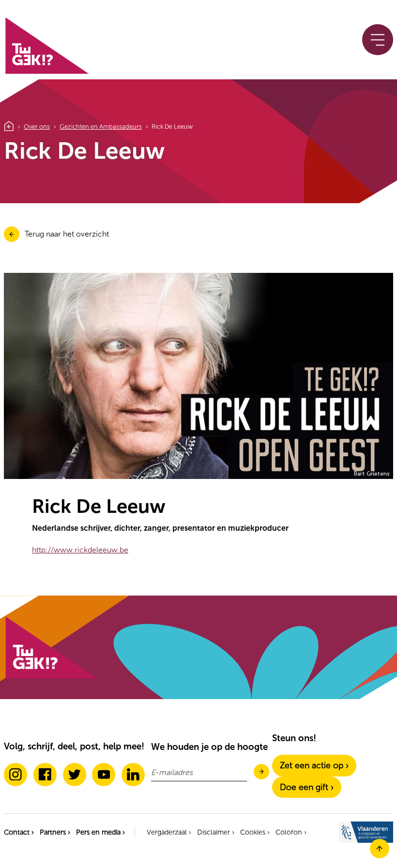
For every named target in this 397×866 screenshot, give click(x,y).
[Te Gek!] (50, 676)
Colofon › (290, 832)
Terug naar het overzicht (67, 234)
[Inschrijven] (261, 772)
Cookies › (255, 832)
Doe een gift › (307, 787)
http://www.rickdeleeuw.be (80, 549)
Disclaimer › (215, 832)
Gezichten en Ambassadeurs (101, 126)
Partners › (55, 832)
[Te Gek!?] (46, 71)
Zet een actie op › (314, 765)
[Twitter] (74, 774)
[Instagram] (15, 774)
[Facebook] (45, 774)
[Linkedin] (133, 774)
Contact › (19, 832)
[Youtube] (103, 774)
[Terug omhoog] (379, 855)
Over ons (37, 126)
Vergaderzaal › (169, 832)
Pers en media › (100, 832)
